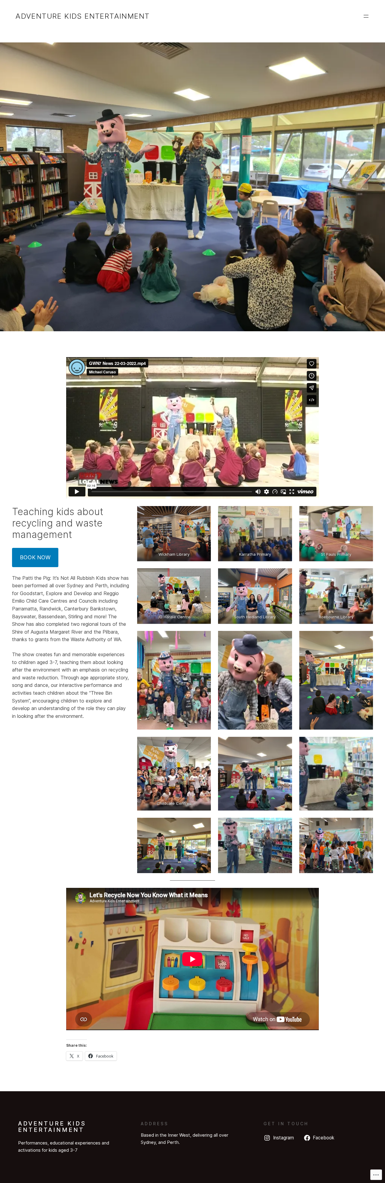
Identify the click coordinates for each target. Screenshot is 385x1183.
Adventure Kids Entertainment (82, 16)
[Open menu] (366, 16)
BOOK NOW (35, 557)
